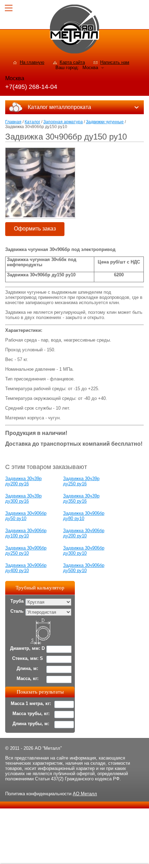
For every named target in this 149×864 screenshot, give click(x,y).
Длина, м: (27, 668)
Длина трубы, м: (30, 723)
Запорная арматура (63, 121)
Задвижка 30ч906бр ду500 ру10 (83, 568)
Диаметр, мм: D (27, 648)
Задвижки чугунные (105, 121)
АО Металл (85, 793)
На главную (32, 62)
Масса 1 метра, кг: (31, 703)
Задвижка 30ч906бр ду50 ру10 (25, 516)
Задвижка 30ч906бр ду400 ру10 (25, 568)
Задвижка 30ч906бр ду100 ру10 (25, 533)
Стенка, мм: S (27, 658)
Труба (17, 601)
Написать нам (114, 62)
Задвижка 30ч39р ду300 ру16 (23, 498)
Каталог (32, 121)
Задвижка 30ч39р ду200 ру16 (23, 481)
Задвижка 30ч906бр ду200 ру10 (83, 533)
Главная (13, 121)
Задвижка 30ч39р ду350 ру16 (81, 498)
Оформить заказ (35, 229)
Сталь (17, 611)
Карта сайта (72, 62)
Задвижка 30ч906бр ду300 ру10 (83, 550)
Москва (90, 67)
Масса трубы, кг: (31, 713)
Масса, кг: (27, 678)
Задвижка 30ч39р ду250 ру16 (81, 481)
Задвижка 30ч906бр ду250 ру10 (25, 550)
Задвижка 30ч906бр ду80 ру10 (83, 516)
